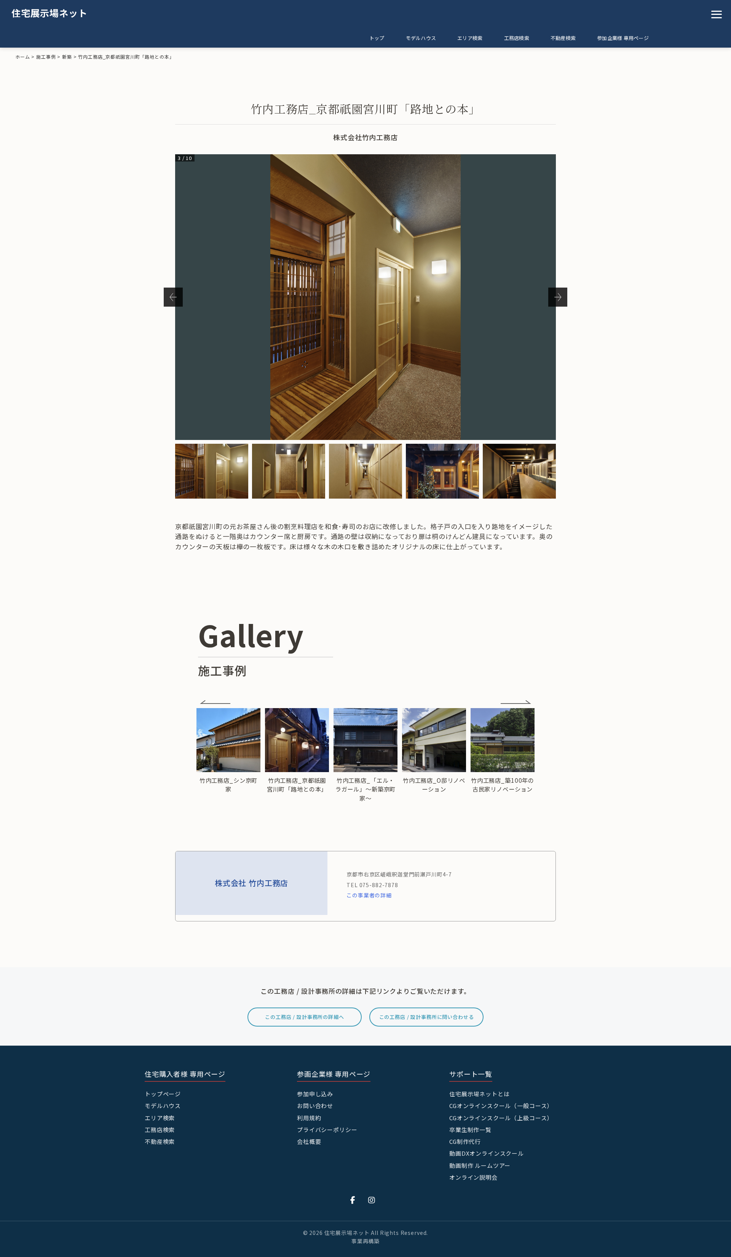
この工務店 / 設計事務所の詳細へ (304, 1016)
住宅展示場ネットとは (479, 1094)
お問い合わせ (315, 1106)
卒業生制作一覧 (470, 1130)
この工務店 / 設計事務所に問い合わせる (426, 1016)
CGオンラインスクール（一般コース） (501, 1106)
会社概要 (309, 1141)
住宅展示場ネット (49, 12)
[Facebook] (353, 1200)
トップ (377, 38)
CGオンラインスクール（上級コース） (501, 1118)
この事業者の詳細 (369, 895)
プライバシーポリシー (327, 1130)
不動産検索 (563, 38)
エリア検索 (469, 38)
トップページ (163, 1094)
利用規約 (309, 1118)
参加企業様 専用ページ (623, 38)
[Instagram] (371, 1200)
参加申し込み (315, 1094)
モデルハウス (421, 38)
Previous (173, 297)
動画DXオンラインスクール (486, 1153)
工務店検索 (516, 38)
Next (557, 297)
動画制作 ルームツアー (480, 1165)
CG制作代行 (465, 1141)
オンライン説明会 (473, 1177)
